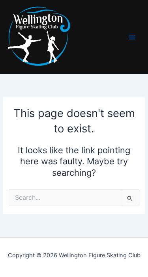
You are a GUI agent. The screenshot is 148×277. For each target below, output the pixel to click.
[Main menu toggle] (132, 37)
